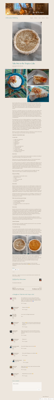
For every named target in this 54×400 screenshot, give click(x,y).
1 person (26, 309)
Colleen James (16, 307)
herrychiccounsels (15, 346)
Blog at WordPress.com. (46, 396)
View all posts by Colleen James (16, 282)
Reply (13, 300)
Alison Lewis (14, 366)
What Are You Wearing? (18, 289)
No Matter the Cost (37, 289)
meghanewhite (15, 330)
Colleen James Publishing (11, 18)
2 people (25, 303)
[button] (19, 244)
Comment (39, 389)
